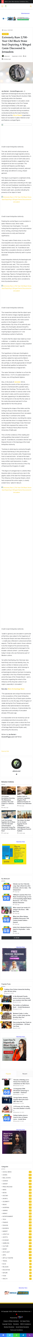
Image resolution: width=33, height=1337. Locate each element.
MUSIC (5, 1204)
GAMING (5, 1210)
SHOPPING (6, 1207)
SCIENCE (5, 1181)
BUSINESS (6, 1228)
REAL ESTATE (7, 1178)
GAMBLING (6, 1243)
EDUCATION (6, 1270)
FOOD (4, 1275)
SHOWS (5, 1175)
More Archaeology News (16, 689)
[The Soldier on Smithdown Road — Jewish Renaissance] (6, 1007)
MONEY (5, 1249)
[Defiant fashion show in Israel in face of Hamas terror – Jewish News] (7, 1117)
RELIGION (5, 1267)
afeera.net (7, 56)
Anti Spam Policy (25, 1321)
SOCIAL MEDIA (7, 1172)
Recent (25, 1074)
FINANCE (5, 1222)
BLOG (4, 1264)
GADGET (5, 1183)
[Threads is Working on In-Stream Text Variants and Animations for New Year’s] (7, 1082)
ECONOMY (6, 1240)
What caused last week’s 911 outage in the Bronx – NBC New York (21, 909)
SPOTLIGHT (6, 1252)
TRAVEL (5, 1261)
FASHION (5, 1225)
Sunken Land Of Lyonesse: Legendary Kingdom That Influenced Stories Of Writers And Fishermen (24, 800)
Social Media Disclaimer (22, 1327)
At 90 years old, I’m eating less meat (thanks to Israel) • (21, 1108)
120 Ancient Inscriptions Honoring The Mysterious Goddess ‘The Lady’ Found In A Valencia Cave (8, 801)
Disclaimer (16, 1324)
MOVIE (5, 1192)
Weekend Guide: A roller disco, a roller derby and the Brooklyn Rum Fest (21, 1015)
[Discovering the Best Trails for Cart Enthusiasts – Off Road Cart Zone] (6, 1024)
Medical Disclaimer (9, 1327)
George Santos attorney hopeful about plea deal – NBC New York (21, 1099)
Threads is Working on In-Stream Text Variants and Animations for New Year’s (21, 1081)
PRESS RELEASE (7, 1186)
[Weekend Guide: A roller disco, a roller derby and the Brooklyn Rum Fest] (6, 1016)
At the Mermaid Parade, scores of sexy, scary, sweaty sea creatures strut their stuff (22, 998)
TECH (4, 1219)
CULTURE (5, 1246)
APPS (4, 1255)
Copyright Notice (7, 1324)
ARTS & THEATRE (8, 1258)
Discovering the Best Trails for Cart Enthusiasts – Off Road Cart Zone (22, 1024)
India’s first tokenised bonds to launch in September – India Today (22, 929)
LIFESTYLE (6, 1234)
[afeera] (10, 6)
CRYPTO (5, 1237)
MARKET (5, 1231)
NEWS (4, 1189)
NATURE (5, 1272)
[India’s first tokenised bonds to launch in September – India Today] (6, 929)
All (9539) (16, 938)
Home (5, 30)
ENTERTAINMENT (8, 1216)
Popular (8, 1074)
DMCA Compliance (25, 1324)
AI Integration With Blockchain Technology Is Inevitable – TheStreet (21, 1090)
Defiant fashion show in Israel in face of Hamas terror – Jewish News (20, 1117)
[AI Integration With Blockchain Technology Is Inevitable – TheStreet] (7, 1091)
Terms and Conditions (16, 1330)
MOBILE (5, 1213)
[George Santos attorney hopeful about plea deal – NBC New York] (7, 1100)
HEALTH (5, 1278)
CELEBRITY (6, 1201)
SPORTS (5, 1198)
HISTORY (10, 30)
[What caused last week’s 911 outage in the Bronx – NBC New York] (6, 910)
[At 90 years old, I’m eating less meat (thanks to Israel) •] (7, 1108)
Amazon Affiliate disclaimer (11, 1321)
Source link (5, 751)
